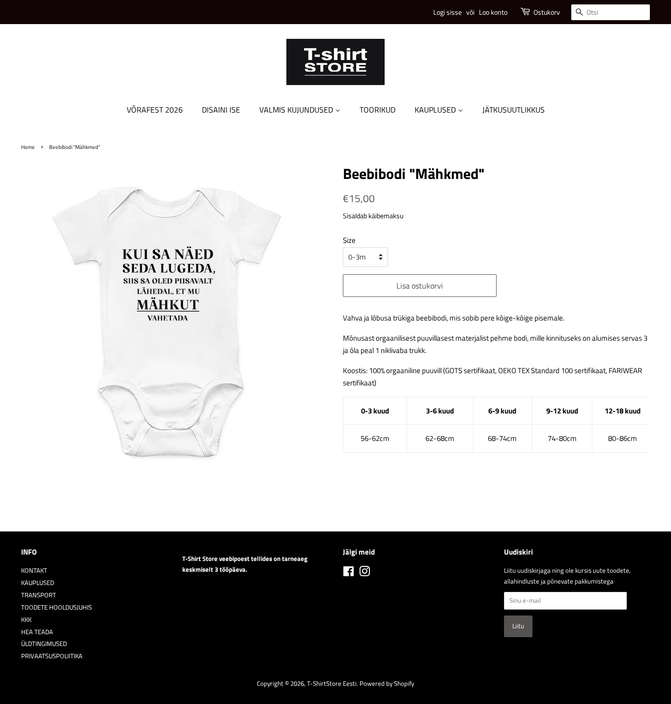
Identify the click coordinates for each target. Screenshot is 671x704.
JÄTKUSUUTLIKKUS (513, 110)
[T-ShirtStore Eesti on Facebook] (348, 573)
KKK (26, 619)
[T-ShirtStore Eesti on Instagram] (364, 573)
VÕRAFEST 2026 (155, 110)
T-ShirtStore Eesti (332, 683)
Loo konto (493, 12)
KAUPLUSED (436, 110)
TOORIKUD (377, 110)
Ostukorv (546, 12)
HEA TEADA (37, 632)
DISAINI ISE (221, 110)
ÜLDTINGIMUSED (44, 643)
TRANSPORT (38, 595)
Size (349, 240)
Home (28, 147)
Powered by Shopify (387, 683)
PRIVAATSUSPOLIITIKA (52, 656)
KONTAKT (34, 570)
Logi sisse (447, 12)
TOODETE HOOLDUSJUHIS (56, 607)
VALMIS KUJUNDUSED (297, 110)
